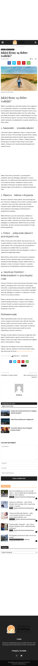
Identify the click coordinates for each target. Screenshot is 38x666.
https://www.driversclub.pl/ (24, 351)
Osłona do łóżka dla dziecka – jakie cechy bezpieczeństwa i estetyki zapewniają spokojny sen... (21, 515)
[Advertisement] (19, 20)
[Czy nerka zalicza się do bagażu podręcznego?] (5, 430)
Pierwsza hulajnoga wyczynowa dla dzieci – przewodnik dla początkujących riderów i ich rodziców (22, 493)
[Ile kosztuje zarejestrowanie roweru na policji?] (4, 538)
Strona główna (4, 46)
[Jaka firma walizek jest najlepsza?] (5, 421)
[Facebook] (16, 656)
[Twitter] (21, 656)
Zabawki (12, 497)
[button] (35, 42)
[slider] (6, 356)
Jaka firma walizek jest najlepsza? (22, 419)
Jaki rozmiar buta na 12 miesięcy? (30, 376)
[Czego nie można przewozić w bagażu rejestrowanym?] (5, 413)
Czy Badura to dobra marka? (9, 375)
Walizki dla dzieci (10, 49)
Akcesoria (3, 49)
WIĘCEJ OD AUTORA (7, 406)
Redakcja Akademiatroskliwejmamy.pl (25, 497)
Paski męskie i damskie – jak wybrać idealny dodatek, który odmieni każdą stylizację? (22, 526)
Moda (11, 508)
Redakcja (19, 395)
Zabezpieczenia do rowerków (16, 539)
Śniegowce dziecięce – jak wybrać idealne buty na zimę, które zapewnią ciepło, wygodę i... (22, 504)
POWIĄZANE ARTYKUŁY (8, 403)
